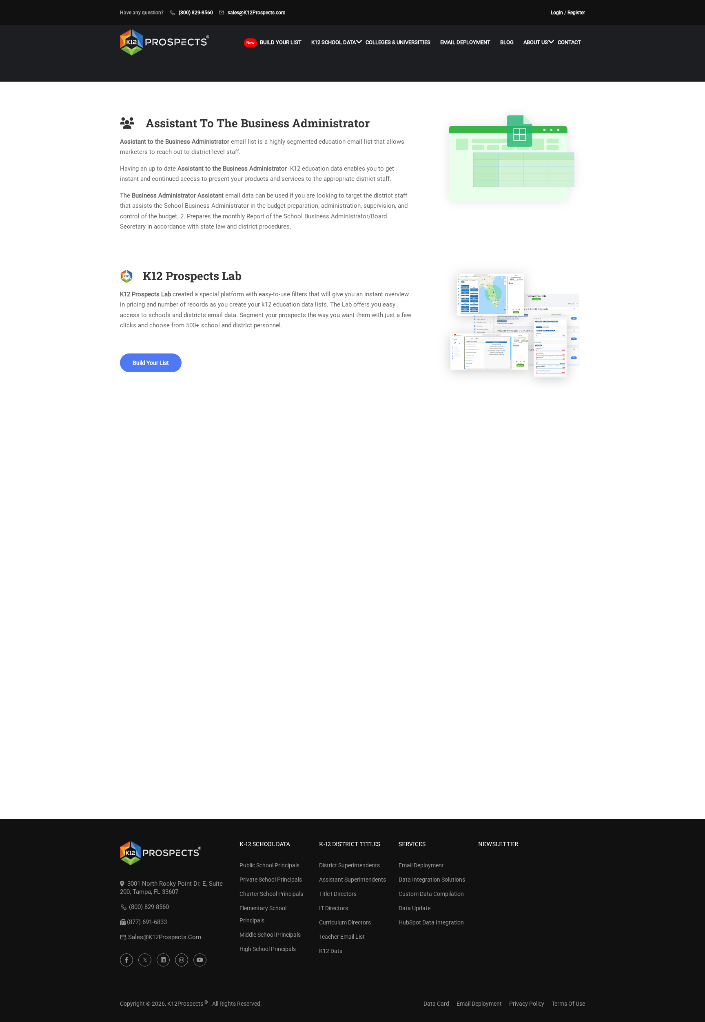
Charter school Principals (271, 894)
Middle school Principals (270, 934)
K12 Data (331, 951)
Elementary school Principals (262, 914)
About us (535, 42)
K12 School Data (333, 42)
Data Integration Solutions (432, 879)
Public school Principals (269, 865)
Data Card (436, 1003)
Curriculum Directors (345, 922)
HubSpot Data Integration (431, 922)
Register (576, 13)
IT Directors (333, 908)
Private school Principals (270, 879)
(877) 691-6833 (147, 922)
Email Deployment (465, 42)
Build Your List (151, 363)
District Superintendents (349, 865)
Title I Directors (338, 894)
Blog (507, 42)
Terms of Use (568, 1003)
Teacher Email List (342, 936)
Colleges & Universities (398, 42)
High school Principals (267, 949)
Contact (569, 42)
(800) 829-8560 (196, 13)
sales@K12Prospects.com (257, 13)
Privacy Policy (526, 1003)
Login (557, 13)
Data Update (414, 908)
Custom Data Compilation (431, 894)
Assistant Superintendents (352, 879)
